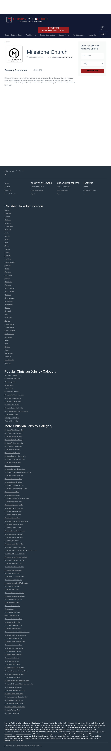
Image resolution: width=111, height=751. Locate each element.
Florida (7, 233)
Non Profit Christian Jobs (13, 375)
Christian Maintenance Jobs (14, 395)
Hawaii (7, 239)
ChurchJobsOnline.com (84, 729)
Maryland (8, 265)
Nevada (7, 308)
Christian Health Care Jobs (14, 544)
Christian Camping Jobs (13, 401)
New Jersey (9, 301)
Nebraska (8, 295)
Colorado (8, 223)
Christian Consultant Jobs (13, 479)
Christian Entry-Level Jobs (14, 508)
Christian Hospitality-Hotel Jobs (15, 547)
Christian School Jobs (12, 405)
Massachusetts (10, 262)
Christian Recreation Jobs (13, 645)
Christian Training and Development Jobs (19, 684)
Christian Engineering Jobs (14, 505)
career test (82, 732)
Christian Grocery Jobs (12, 541)
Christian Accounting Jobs (13, 433)
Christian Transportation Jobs (15, 690)
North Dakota (9, 291)
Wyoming (8, 363)
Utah (6, 343)
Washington (9, 353)
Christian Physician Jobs (13, 628)
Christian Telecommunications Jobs (17, 681)
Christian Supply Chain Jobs (14, 674)
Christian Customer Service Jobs (16, 488)
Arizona (7, 216)
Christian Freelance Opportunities (16, 521)
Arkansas (8, 213)
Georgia (7, 236)
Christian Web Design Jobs (14, 703)
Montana (8, 285)
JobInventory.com (89, 190)
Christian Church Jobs (12, 466)
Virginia (7, 347)
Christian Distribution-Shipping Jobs (17, 498)
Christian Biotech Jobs (12, 453)
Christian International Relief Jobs (16, 583)
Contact (7, 187)
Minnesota (8, 275)
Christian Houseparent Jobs (14, 560)
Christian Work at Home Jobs (15, 707)
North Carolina (10, 288)
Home (7, 183)
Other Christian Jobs (12, 615)
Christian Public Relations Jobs (15, 635)
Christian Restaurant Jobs (14, 654)
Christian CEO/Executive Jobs (15, 459)
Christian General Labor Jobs (15, 531)
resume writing (91, 732)
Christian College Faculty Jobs (15, 554)
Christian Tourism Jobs (12, 677)
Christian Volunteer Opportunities (16, 697)
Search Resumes (37, 190)
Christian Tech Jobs (11, 414)
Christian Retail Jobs (12, 658)
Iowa (6, 243)
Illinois (7, 246)
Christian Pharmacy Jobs (13, 625)
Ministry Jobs (9, 609)
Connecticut (9, 226)
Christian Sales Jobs (12, 661)
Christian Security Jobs (12, 586)
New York (8, 311)
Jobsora (86, 194)
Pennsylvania (9, 324)
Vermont (7, 350)
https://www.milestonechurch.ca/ (61, 57)
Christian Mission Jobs (12, 612)
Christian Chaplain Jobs (13, 462)
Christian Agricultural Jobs (13, 440)
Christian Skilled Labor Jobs (14, 668)
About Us (8, 190)
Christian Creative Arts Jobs (14, 485)
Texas (7, 340)
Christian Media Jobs (12, 602)
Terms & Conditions (11, 194)
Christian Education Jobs (13, 501)
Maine (7, 269)
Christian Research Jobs (13, 651)
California (8, 220)
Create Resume (62, 190)
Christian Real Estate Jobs (14, 648)
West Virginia (9, 360)
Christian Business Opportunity (15, 456)
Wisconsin (8, 356)
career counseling (68, 732)
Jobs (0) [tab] (37, 70)
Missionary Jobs (10, 382)
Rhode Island (9, 327)
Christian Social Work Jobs (14, 408)
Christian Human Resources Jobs (16, 557)
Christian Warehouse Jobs (14, 700)
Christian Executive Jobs (13, 511)
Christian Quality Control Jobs (15, 641)
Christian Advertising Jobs (13, 436)
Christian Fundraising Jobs (14, 524)
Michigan (8, 272)
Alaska (7, 210)
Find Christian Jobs (63, 187)
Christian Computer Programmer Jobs (18, 472)
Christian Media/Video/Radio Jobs (16, 411)
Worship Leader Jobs (12, 418)
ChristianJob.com (69, 729)
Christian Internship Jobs (13, 563)
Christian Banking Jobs (12, 449)
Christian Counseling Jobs (13, 482)
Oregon (7, 321)
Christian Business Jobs (13, 528)
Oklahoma (8, 317)
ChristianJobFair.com (12, 732)
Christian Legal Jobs (12, 589)
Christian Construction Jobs (14, 475)
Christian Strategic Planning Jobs (16, 671)
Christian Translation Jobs (13, 687)
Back (8, 42)
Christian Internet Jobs (12, 573)
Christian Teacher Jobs (12, 392)
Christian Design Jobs (12, 495)
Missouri (7, 278)
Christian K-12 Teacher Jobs (14, 576)
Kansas (7, 252)
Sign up (103, 34)
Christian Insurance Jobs (13, 570)
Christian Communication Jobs (15, 469)
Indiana (7, 249)
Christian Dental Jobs (12, 492)
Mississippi (8, 282)
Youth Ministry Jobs (11, 421)
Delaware (8, 230)
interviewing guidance (23, 734)
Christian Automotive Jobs (13, 446)
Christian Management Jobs (14, 593)
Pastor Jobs (9, 388)
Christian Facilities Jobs (13, 398)
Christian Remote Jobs (12, 710)
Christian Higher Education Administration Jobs (21, 550)
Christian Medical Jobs (12, 606)
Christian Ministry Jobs (12, 379)
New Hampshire (10, 298)
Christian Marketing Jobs (13, 599)
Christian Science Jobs (12, 664)
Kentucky (8, 256)
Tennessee (8, 337)
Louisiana (8, 259)
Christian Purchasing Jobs (13, 580)
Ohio (6, 314)
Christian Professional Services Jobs (17, 632)
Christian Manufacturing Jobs (15, 596)
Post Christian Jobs (37, 187)
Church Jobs (9, 385)
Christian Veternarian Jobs (14, 694)
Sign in (102, 28)
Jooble (85, 187)
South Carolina (10, 330)
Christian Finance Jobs (12, 518)
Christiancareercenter (22, 745)
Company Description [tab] (16, 70)
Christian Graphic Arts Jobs (14, 537)
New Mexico (9, 304)
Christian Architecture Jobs (14, 443)
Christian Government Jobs (14, 534)
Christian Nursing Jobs (12, 622)
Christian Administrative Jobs (14, 430)
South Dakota (9, 334)
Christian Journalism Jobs (13, 619)
